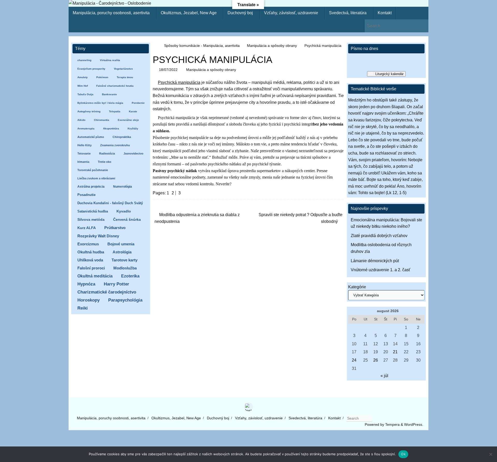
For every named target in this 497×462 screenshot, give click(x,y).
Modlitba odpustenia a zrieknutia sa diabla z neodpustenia (197, 218)
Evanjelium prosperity (91, 68)
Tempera (392, 424)
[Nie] (490, 454)
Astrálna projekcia (91, 186)
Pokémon (102, 77)
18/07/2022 (168, 70)
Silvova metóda (91, 220)
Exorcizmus (88, 244)
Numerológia (122, 186)
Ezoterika (130, 276)
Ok (403, 454)
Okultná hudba (90, 252)
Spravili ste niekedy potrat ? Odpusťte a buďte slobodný (300, 218)
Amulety (82, 77)
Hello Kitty (84, 145)
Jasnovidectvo (133, 153)
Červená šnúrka (127, 220)
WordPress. (413, 424)
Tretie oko (104, 161)
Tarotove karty (124, 260)
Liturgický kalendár (389, 74)
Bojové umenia (120, 244)
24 (354, 360)
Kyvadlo (123, 211)
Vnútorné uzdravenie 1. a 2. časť (380, 270)
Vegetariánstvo (123, 68)
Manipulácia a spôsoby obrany (272, 45)
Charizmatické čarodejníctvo (106, 292)
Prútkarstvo (115, 228)
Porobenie (138, 102)
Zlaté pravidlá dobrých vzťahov (379, 235)
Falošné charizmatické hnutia (115, 85)
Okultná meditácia (95, 276)
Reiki (82, 308)
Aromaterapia (85, 128)
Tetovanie (84, 153)
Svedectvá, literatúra (305, 418)
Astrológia (122, 252)
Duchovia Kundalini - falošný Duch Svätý (110, 203)
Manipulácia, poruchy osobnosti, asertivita (111, 418)
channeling (84, 60)
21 (395, 352)
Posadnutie (86, 195)
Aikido (81, 120)
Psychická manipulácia (179, 82)
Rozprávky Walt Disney (98, 236)
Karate (133, 111)
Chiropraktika (122, 136)
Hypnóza (86, 284)
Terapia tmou (125, 77)
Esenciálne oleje (128, 120)
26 (375, 360)
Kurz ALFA (86, 228)
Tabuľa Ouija (85, 94)
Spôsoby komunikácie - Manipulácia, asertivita (202, 45)
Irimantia (83, 161)
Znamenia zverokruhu (115, 145)
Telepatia (114, 111)
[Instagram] (248, 406)
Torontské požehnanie (92, 170)
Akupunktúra (111, 128)
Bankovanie (109, 94)
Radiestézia (107, 153)
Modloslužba (125, 268)
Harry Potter (116, 284)
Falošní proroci (91, 268)
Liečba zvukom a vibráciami (96, 178)
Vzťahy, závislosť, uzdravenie (259, 418)
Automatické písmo (90, 136)
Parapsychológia (125, 300)
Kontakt (334, 418)
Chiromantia (101, 120)
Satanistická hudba (92, 211)
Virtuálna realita (110, 60)
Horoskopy (88, 300)
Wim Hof (82, 85)
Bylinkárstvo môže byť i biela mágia (100, 102)
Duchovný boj (218, 418)
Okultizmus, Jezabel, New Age (176, 418)
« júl (384, 375)
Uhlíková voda (90, 260)
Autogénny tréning (88, 111)
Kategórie (357, 287)
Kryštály (133, 128)
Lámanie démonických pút (375, 261)
